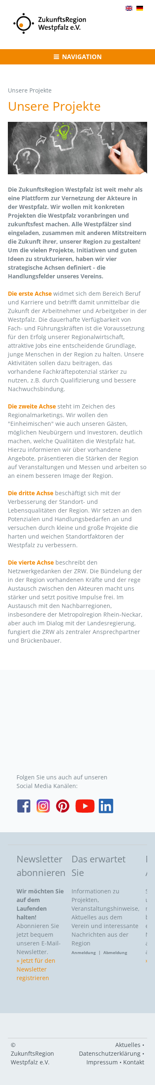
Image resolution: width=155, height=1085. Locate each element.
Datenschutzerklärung (110, 1053)
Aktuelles (128, 1045)
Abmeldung (115, 952)
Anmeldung (85, 952)
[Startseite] (50, 33)
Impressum (102, 1062)
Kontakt (133, 1062)
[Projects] (129, 8)
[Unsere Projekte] (139, 8)
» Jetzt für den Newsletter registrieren (36, 969)
